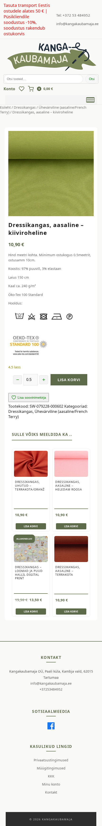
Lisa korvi (69, 380)
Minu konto (51, 784)
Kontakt (51, 792)
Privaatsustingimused (51, 760)
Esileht (5, 107)
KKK (51, 776)
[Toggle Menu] (90, 100)
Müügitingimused (51, 768)
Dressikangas (25, 107)
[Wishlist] (21, 89)
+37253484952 (51, 689)
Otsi (92, 79)
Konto (9, 88)
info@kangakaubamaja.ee (77, 23)
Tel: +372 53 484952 (73, 15)
